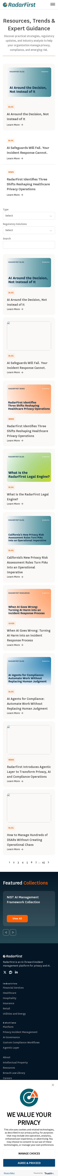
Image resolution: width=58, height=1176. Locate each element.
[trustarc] (49, 1173)
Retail (6, 1008)
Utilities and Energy (14, 1013)
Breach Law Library (14, 1073)
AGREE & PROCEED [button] (29, 1163)
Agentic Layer (11, 1047)
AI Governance (11, 1037)
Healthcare (9, 993)
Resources (9, 1067)
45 (43, 862)
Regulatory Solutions (15, 224)
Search (7, 238)
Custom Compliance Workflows (21, 1042)
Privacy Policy (9, 1173)
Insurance (8, 1003)
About (6, 1057)
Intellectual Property (15, 1062)
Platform (8, 1027)
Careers (7, 1078)
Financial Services (13, 987)
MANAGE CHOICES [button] (29, 1153)
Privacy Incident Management (20, 1032)
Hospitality (9, 998)
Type (6, 209)
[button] (53, 1085)
